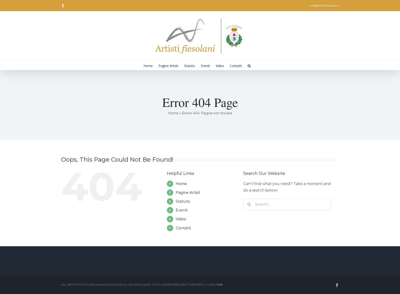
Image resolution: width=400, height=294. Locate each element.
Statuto (183, 201)
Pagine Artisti (188, 192)
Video (181, 219)
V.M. (220, 284)
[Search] (249, 65)
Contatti (183, 228)
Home (173, 113)
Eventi (182, 210)
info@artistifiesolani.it (324, 5)
